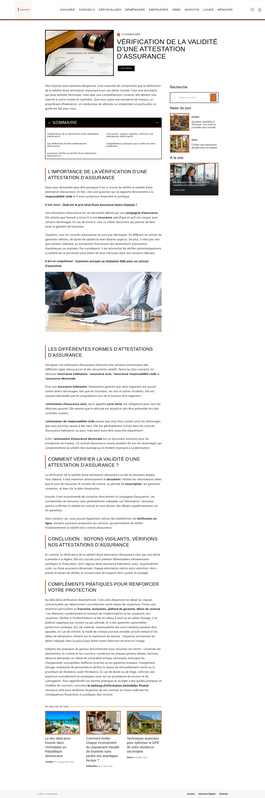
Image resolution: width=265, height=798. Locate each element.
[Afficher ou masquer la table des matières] (117, 122)
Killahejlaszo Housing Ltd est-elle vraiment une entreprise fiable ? (191, 183)
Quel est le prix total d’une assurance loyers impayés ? (100, 204)
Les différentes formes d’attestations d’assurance (67, 144)
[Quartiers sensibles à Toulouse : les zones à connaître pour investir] (179, 122)
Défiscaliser (92, 766)
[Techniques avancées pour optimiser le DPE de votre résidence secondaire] (144, 722)
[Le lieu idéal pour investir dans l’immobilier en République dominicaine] (62, 722)
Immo (130, 757)
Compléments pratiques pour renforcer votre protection (131, 144)
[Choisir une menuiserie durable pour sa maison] (179, 143)
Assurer (126, 68)
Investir (195, 117)
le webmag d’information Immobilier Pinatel (117, 685)
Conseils (49, 761)
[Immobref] (23, 9)
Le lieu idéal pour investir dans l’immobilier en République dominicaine (57, 747)
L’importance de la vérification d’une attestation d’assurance (73, 135)
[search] (252, 9)
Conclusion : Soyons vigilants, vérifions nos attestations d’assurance (129, 135)
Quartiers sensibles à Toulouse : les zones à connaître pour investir (204, 124)
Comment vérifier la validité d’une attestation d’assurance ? (71, 154)
